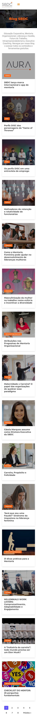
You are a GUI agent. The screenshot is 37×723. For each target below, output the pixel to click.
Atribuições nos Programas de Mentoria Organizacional (17, 343)
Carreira (7, 377)
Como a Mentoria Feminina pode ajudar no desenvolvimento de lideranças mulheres (17, 256)
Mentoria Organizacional (12, 334)
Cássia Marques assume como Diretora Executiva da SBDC (17, 432)
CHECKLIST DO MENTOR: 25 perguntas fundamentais (17, 693)
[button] (19, 4)
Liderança (8, 245)
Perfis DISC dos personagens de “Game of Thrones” (18, 128)
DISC (7, 118)
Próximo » (27, 713)
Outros (7, 75)
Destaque (8, 422)
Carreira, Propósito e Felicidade (15, 473)
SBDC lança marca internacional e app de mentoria (16, 85)
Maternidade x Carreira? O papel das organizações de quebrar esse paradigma (18, 388)
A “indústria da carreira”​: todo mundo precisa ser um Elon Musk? (17, 650)
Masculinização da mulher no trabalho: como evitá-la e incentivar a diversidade (18, 300)
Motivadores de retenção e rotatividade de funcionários (17, 211)
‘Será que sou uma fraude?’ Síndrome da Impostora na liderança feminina (16, 517)
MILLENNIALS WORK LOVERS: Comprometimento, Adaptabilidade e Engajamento (15, 604)
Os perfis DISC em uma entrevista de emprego (16, 169)
